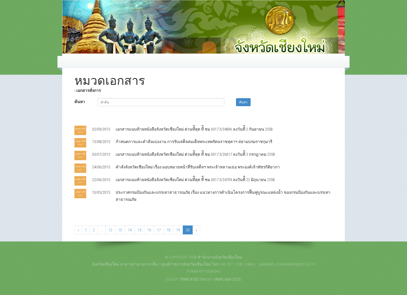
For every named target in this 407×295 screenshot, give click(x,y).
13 (120, 230)
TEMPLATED (189, 279)
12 (110, 230)
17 (159, 230)
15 (139, 230)
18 (168, 230)
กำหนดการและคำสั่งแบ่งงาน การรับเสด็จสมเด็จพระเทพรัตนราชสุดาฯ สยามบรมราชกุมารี (194, 141)
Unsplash (222, 279)
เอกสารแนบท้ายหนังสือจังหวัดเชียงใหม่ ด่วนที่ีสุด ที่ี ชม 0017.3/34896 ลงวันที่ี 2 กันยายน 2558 (194, 129)
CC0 (236, 279)
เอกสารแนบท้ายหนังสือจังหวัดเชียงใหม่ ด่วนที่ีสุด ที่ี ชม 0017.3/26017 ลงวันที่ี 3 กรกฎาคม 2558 (195, 154)
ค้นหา (79, 101)
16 (149, 230)
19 (178, 230)
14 (130, 230)
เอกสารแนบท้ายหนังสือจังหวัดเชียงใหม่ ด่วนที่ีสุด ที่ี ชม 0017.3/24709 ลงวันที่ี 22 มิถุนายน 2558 (195, 179)
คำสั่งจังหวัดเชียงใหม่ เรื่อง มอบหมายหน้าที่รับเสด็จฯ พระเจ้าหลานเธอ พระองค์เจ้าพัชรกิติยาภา (198, 167)
